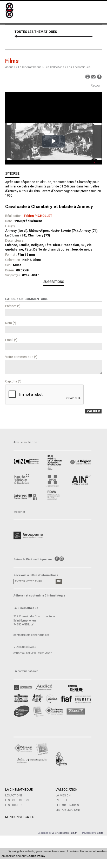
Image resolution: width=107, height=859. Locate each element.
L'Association (66, 789)
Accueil (10, 67)
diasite (99, 832)
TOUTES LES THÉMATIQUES (36, 32)
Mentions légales (25, 647)
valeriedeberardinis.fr (64, 832)
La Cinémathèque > (31, 67)
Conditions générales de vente (33, 653)
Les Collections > (56, 67)
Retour (96, 85)
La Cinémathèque (19, 789)
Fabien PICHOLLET (38, 216)
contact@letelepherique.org (31, 635)
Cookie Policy (35, 855)
